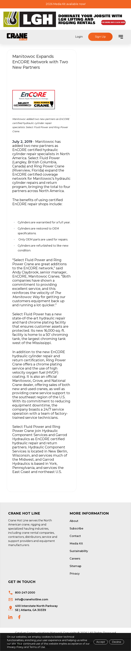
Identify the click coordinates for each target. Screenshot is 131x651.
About (74, 521)
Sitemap (75, 566)
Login (79, 36)
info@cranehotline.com (31, 599)
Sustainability (79, 551)
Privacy (75, 573)
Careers (75, 558)
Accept (100, 641)
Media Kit (76, 543)
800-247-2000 (25, 592)
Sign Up (100, 36)
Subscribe (76, 528)
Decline (116, 641)
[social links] (10, 617)
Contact (75, 536)
